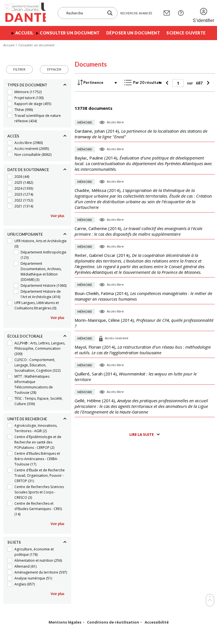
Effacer (54, 69)
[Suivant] (207, 83)
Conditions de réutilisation (113, 622)
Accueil (24, 32)
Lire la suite (141, 434)
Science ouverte (186, 32)
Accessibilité (157, 622)
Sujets (14, 542)
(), (141, 133)
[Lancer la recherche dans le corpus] (110, 13)
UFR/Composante (25, 234)
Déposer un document (133, 32)
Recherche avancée (136, 13)
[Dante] (24, 13)
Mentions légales (65, 622)
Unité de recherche (27, 419)
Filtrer (19, 69)
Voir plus (57, 215)
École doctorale (25, 336)
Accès (13, 136)
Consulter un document (70, 32)
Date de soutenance (28, 169)
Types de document (27, 85)
